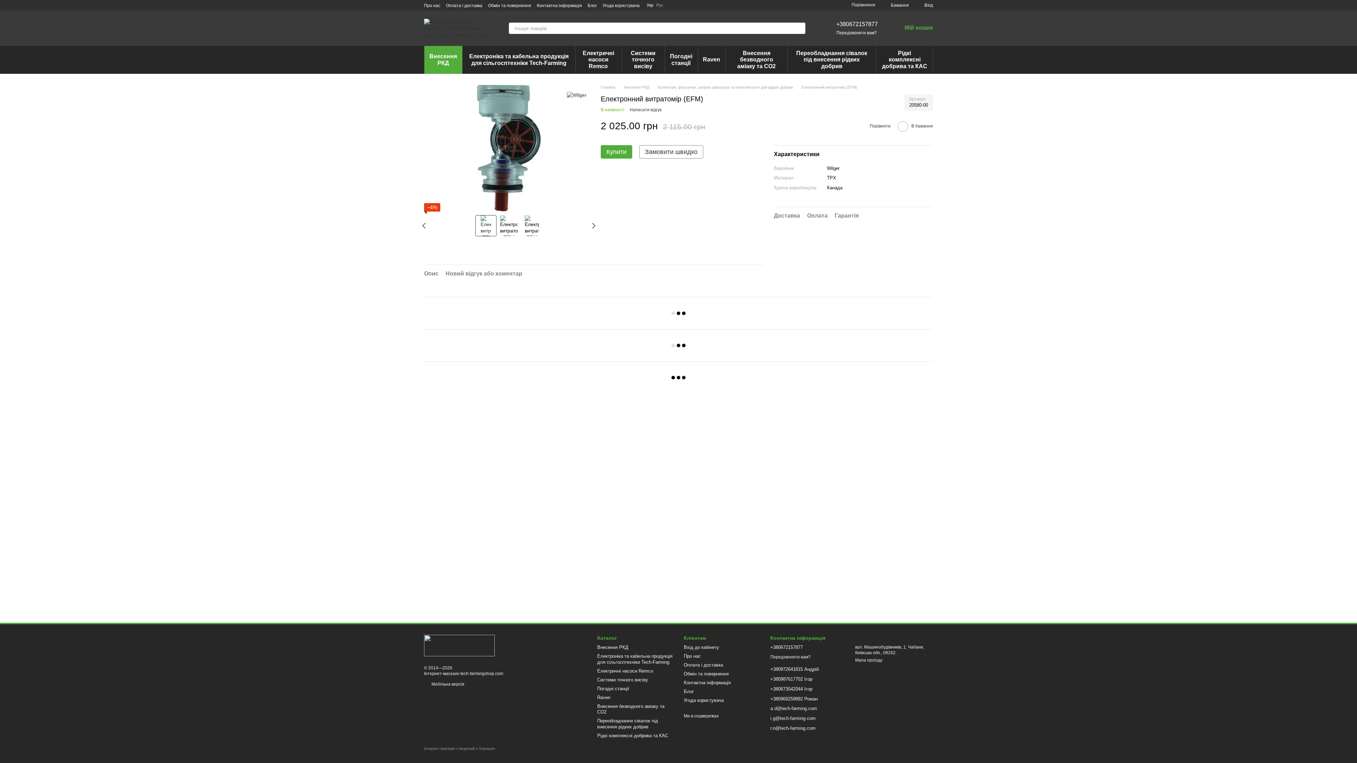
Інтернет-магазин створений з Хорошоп (459, 748)
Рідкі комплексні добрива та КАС (904, 59)
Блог (592, 5)
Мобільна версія (447, 684)
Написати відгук (646, 109)
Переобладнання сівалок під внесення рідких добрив (831, 59)
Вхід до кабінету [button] (701, 647)
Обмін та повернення (509, 5)
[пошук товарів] (799, 28)
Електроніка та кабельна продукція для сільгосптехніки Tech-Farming (519, 59)
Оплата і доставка (464, 5)
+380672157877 (857, 24)
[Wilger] (576, 95)
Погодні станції (681, 59)
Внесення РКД (443, 59)
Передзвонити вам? (856, 32)
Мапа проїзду (868, 660)
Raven (711, 60)
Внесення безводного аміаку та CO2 (756, 59)
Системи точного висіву (643, 59)
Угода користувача (621, 5)
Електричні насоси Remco (598, 59)
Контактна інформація (559, 5)
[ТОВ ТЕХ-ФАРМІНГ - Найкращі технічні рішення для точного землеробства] (459, 645)
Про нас (432, 5)
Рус (659, 5)
